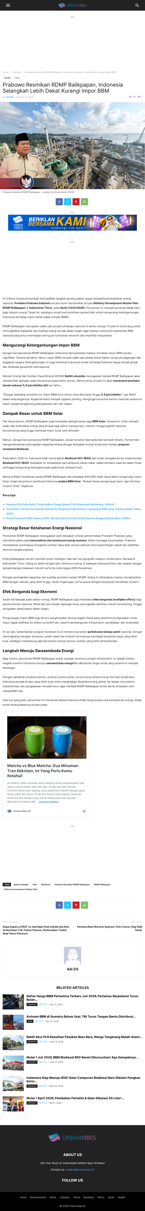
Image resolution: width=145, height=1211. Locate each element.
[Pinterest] (76, 201)
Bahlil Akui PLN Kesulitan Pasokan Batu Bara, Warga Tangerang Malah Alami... (84, 1037)
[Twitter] (67, 201)
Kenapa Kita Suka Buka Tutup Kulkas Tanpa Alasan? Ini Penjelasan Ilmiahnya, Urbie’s (60, 504)
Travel (76, 1197)
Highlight (16, 72)
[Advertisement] (72, 43)
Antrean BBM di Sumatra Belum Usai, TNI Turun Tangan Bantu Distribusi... (81, 1016)
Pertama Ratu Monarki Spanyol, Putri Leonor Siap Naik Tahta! (109, 928)
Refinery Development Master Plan (20, 889)
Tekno (100, 1197)
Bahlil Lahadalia (21, 884)
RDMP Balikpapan (102, 884)
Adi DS (9, 97)
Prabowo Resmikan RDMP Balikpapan (72, 884)
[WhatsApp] (84, 201)
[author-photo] (72, 964)
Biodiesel (45, 884)
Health (121, 1197)
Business (89, 1197)
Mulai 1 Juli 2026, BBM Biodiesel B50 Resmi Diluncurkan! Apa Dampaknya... (82, 1057)
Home (5, 72)
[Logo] (72, 1144)
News (17, 78)
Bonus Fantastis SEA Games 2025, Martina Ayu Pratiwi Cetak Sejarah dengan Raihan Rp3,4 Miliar (68, 518)
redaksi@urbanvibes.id (80, 1169)
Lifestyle (64, 1197)
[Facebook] (59, 201)
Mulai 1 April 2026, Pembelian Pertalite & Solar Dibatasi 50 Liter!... (75, 1098)
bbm (35, 884)
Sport (111, 1197)
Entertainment (38, 1197)
